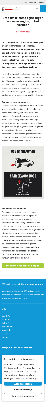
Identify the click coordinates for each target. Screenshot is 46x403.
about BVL (6, 319)
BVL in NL (6, 323)
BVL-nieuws (7, 326)
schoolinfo (6, 330)
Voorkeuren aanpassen (23, 396)
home (25, 3)
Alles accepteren (23, 383)
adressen (32, 3)
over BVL (6, 316)
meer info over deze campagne (22, 265)
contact (41, 3)
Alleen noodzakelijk (23, 389)
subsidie (5, 333)
